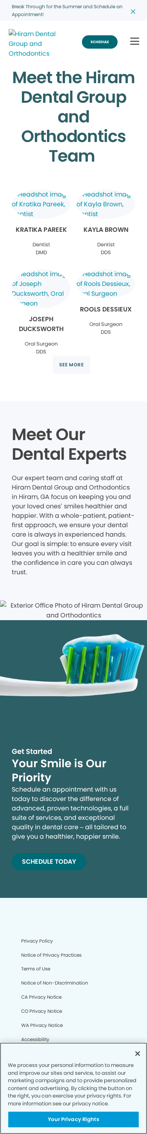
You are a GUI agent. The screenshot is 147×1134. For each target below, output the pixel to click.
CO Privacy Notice (41, 1011)
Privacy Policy (37, 940)
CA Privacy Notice (41, 997)
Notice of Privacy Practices (51, 955)
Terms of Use (35, 968)
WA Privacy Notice (42, 1025)
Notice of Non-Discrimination (54, 982)
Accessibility (35, 1039)
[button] (134, 41)
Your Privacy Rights (73, 1119)
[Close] (137, 1053)
